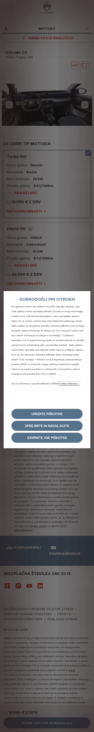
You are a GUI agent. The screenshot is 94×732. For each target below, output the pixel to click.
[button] (47, 414)
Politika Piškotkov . (69, 383)
